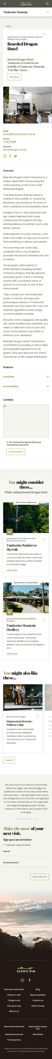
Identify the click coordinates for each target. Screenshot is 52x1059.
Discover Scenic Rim (14, 989)
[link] (26, 3)
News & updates (38, 995)
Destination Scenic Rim (38, 1027)
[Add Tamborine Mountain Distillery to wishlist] (43, 620)
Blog (38, 989)
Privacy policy (14, 1039)
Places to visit (14, 995)
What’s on (14, 1011)
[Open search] (47, 3)
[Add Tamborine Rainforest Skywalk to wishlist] (43, 539)
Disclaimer (38, 1034)
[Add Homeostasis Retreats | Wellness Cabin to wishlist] (37, 716)
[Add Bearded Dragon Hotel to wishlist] (44, 34)
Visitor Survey (38, 1006)
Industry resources (14, 1034)
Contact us (38, 1000)
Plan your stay (14, 1006)
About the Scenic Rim (14, 1026)
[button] (25, 1054)
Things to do (14, 1000)
